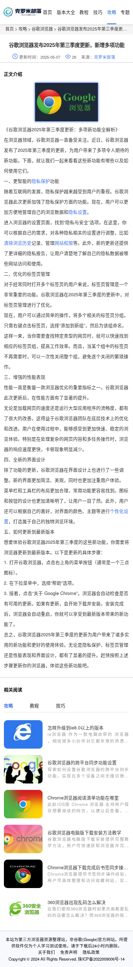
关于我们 (46, 952)
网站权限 (64, 242)
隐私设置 (77, 211)
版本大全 (66, 12)
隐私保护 (41, 180)
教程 (84, 12)
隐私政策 (91, 952)
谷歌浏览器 (42, 29)
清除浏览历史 (18, 242)
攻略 (111, 12)
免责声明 (68, 952)
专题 (125, 12)
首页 (47, 12)
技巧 (97, 12)
